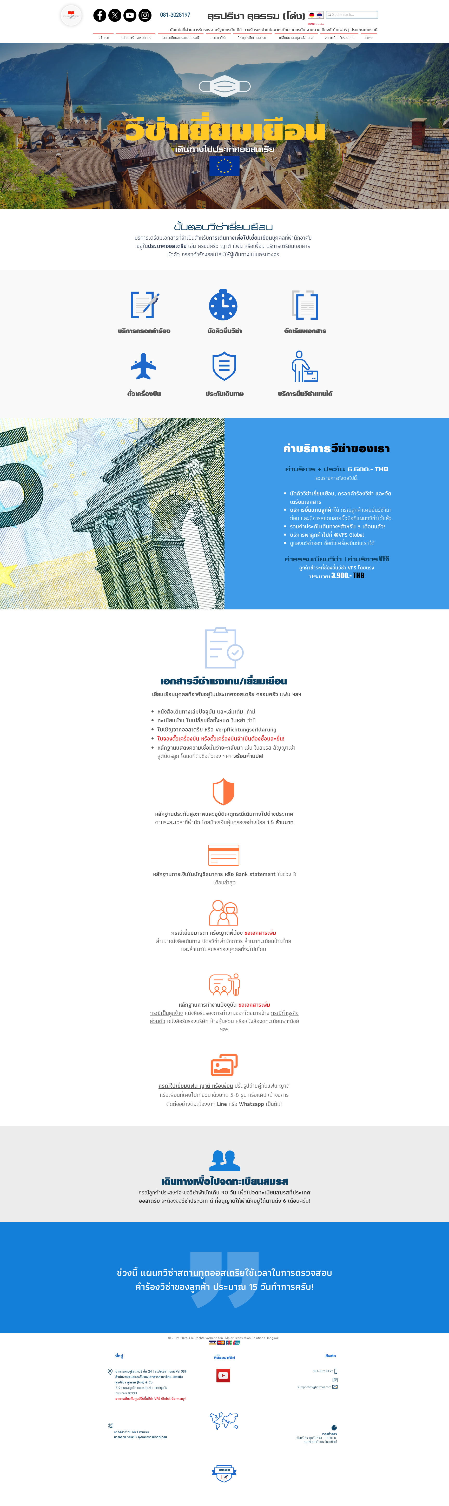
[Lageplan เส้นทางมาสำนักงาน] (223, 1375)
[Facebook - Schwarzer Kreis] (99, 15)
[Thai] (320, 14)
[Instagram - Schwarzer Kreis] (144, 15)
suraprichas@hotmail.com (314, 1387)
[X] (114, 15)
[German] (312, 14)
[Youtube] (129, 15)
